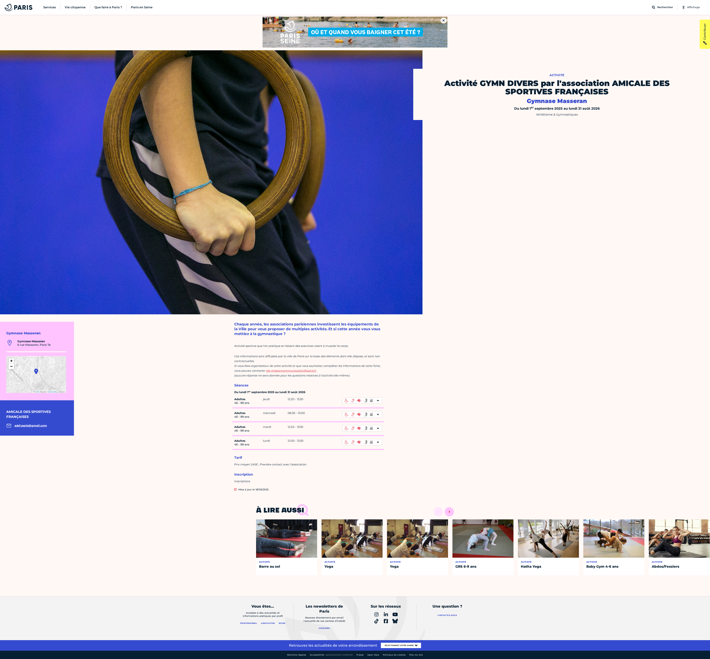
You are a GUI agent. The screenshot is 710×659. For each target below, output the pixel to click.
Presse (360, 655)
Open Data (373, 655)
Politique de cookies (394, 655)
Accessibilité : (331, 655)
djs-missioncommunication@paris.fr (291, 370)
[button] (36, 371)
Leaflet (37, 392)
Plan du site (416, 655)
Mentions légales (296, 655)
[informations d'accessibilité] (362, 400)
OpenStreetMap (52, 392)
